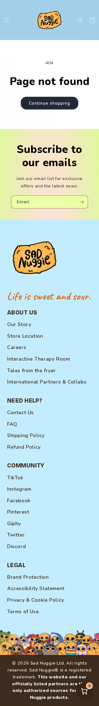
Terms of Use (23, 611)
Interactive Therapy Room (38, 359)
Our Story (19, 324)
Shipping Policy (26, 435)
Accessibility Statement (36, 588)
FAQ (12, 424)
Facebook (19, 500)
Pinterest (18, 512)
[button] (7, 20)
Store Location (25, 336)
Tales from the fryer (31, 370)
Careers (16, 347)
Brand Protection (28, 577)
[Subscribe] (82, 201)
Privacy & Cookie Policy (35, 600)
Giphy (14, 523)
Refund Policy (24, 447)
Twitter (16, 535)
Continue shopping (49, 103)
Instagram (19, 489)
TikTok (15, 477)
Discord (16, 546)
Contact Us (20, 412)
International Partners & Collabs (46, 382)
